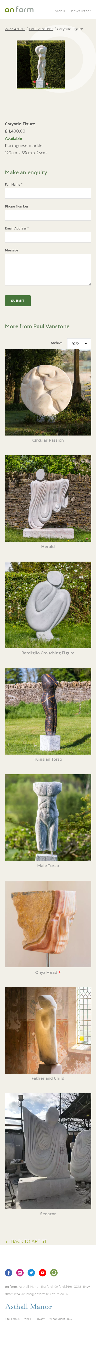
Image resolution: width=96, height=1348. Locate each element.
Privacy (40, 1319)
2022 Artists (15, 28)
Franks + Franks (21, 1319)
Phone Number (16, 206)
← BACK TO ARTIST (26, 1241)
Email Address (17, 228)
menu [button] (60, 11)
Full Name (13, 184)
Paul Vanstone (41, 28)
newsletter (81, 11)
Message (11, 250)
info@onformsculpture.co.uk (47, 1294)
